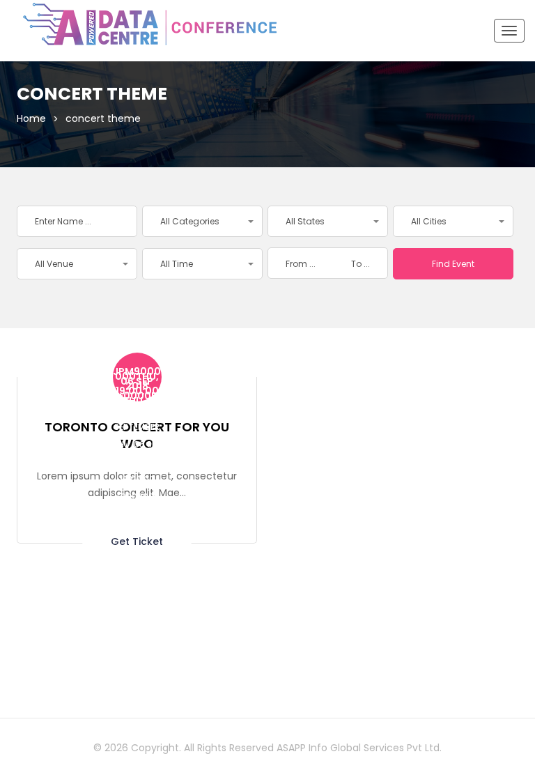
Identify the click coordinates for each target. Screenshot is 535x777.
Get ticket (137, 541)
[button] (202, 221)
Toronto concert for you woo (137, 435)
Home (31, 118)
